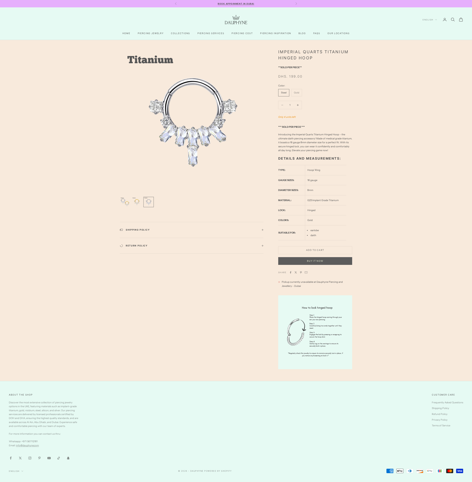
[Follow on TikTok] (58, 458)
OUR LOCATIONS (338, 33)
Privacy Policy (439, 419)
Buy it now (315, 261)
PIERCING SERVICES (210, 33)
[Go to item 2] (137, 202)
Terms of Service (441, 425)
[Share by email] (306, 272)
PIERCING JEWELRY (151, 33)
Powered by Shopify (218, 471)
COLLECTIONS (180, 33)
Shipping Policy (440, 408)
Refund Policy (439, 414)
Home (126, 33)
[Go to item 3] (148, 202)
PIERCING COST (242, 33)
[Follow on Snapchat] (68, 458)
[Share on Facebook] (290, 272)
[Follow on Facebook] (11, 458)
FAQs (316, 33)
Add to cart (315, 250)
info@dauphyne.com (27, 445)
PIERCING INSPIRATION (275, 33)
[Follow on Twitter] (20, 458)
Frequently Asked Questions (447, 402)
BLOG (302, 33)
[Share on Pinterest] (300, 272)
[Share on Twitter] (295, 272)
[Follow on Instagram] (30, 458)
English (428, 19)
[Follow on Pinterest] (39, 458)
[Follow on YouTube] (49, 458)
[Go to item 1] (125, 202)
